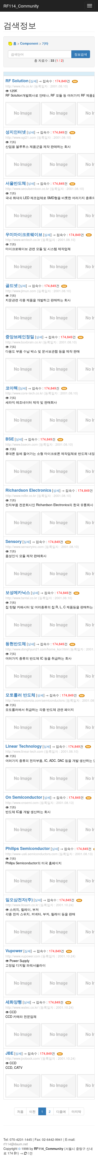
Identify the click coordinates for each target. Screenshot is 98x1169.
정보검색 (80, 54)
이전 (32, 1111)
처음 (20, 1111)
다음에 (61, 1111)
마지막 (76, 1111)
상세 (33, 81)
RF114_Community (21, 6)
